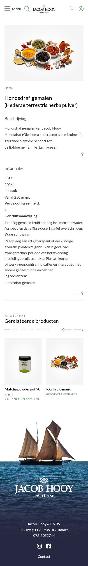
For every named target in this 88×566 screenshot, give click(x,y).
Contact (44, 556)
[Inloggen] (81, 8)
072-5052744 (44, 535)
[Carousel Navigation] (72, 329)
